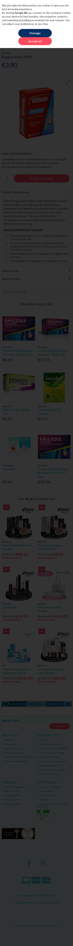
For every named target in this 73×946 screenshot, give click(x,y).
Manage (34, 33)
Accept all (35, 41)
